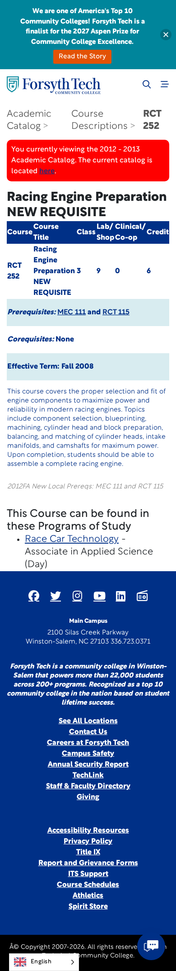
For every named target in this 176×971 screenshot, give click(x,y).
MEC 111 (71, 312)
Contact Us (88, 732)
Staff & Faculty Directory (88, 786)
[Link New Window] (34, 595)
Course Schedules (88, 885)
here (47, 171)
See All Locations (88, 721)
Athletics (88, 896)
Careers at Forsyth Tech (88, 743)
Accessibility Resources (88, 830)
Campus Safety (88, 754)
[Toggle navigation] (164, 84)
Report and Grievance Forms (88, 863)
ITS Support (88, 874)
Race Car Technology (72, 539)
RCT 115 (116, 312)
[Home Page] (54, 85)
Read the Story (82, 56)
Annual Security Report (88, 764)
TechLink (88, 775)
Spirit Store (88, 906)
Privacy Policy (88, 841)
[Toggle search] (146, 84)
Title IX (88, 852)
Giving (88, 797)
